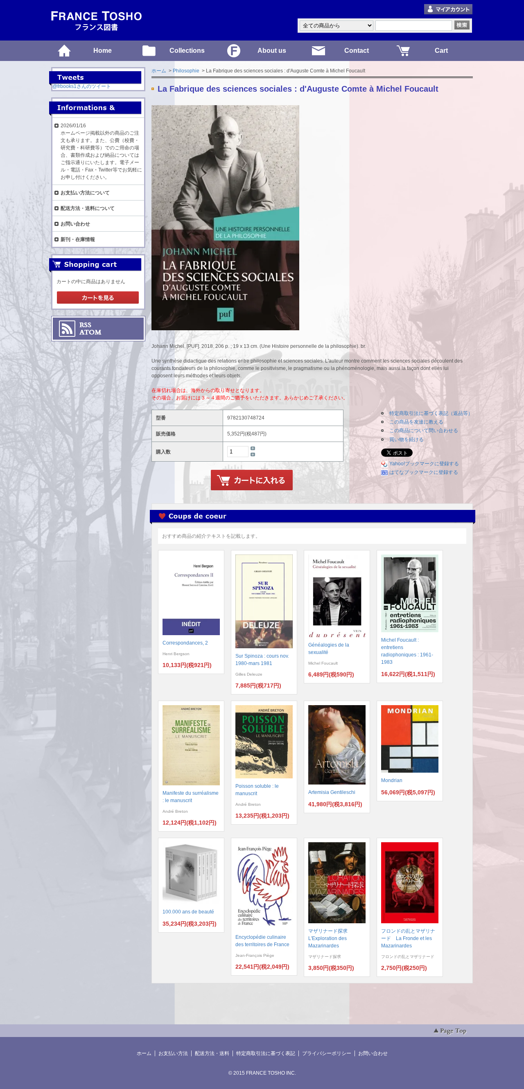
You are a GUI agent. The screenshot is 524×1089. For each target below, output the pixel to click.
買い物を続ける (406, 439)
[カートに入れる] (251, 480)
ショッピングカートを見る (97, 297)
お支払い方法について (85, 193)
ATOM (90, 332)
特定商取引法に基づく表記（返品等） (431, 413)
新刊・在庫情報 (78, 239)
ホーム (158, 71)
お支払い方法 (173, 1053)
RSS (85, 324)
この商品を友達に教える (416, 422)
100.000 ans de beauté (188, 912)
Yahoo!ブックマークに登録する (424, 464)
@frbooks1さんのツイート (81, 86)
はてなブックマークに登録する (423, 472)
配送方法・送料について (88, 208)
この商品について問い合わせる (423, 430)
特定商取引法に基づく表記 (265, 1053)
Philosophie (186, 71)
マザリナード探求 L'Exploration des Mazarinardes (330, 938)
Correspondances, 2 (185, 643)
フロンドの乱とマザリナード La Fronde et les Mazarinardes (408, 938)
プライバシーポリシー (326, 1053)
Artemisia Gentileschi (331, 792)
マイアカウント (448, 9)
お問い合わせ (75, 224)
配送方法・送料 (212, 1053)
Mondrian (391, 780)
